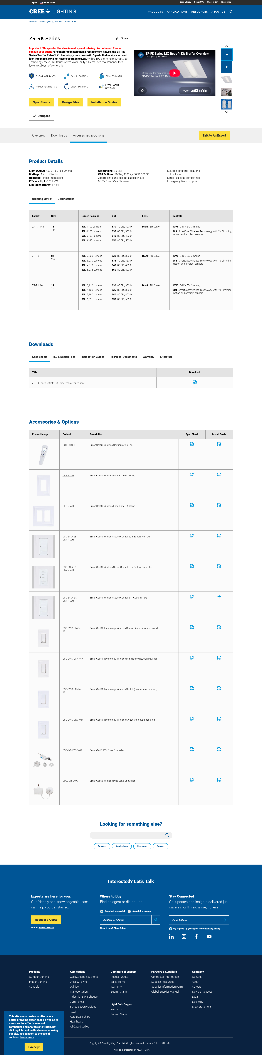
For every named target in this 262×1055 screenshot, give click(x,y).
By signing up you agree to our (196, 928)
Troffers (58, 22)
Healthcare (76, 1021)
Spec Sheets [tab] (39, 356)
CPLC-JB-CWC (70, 780)
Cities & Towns (78, 981)
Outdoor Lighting (39, 976)
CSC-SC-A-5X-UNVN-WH (70, 599)
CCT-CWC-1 (69, 445)
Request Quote (119, 976)
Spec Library (185, 2)
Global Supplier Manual (165, 991)
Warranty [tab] (148, 356)
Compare (44, 116)
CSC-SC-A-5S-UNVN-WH (70, 569)
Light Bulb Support (122, 1004)
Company (198, 971)
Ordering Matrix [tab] (42, 198)
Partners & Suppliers (164, 971)
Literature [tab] (166, 356)
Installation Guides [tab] (92, 356)
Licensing (197, 1001)
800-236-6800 (46, 927)
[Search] (231, 12)
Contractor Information (165, 976)
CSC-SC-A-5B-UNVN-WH (70, 538)
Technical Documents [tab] (123, 356)
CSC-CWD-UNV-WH (73, 658)
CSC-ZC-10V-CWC (72, 750)
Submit (225, 920)
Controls (34, 986)
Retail (73, 1011)
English (34, 3)
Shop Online (120, 928)
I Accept (34, 1047)
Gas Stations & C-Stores (84, 976)
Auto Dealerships (80, 1016)
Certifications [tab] (66, 198)
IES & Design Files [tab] (64, 356)
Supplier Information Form (167, 986)
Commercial (77, 1001)
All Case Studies (79, 1026)
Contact (160, 846)
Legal (195, 996)
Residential (226, 2)
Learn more (27, 1037)
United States (49, 3)
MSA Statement (201, 1006)
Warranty (116, 986)
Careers (196, 986)
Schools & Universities (83, 1006)
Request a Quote (46, 920)
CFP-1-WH (68, 475)
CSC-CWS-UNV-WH (73, 719)
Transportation (79, 991)
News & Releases (202, 991)
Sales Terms (118, 981)
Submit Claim (119, 991)
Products (155, 11)
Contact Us (199, 2)
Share (124, 38)
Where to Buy (212, 2)
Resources (199, 11)
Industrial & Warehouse (83, 996)
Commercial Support (123, 971)
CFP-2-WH (68, 506)
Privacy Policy (212, 928)
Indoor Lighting (46, 22)
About (195, 981)
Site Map (166, 1043)
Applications (177, 11)
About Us (218, 11)
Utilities (74, 986)
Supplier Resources (162, 981)
